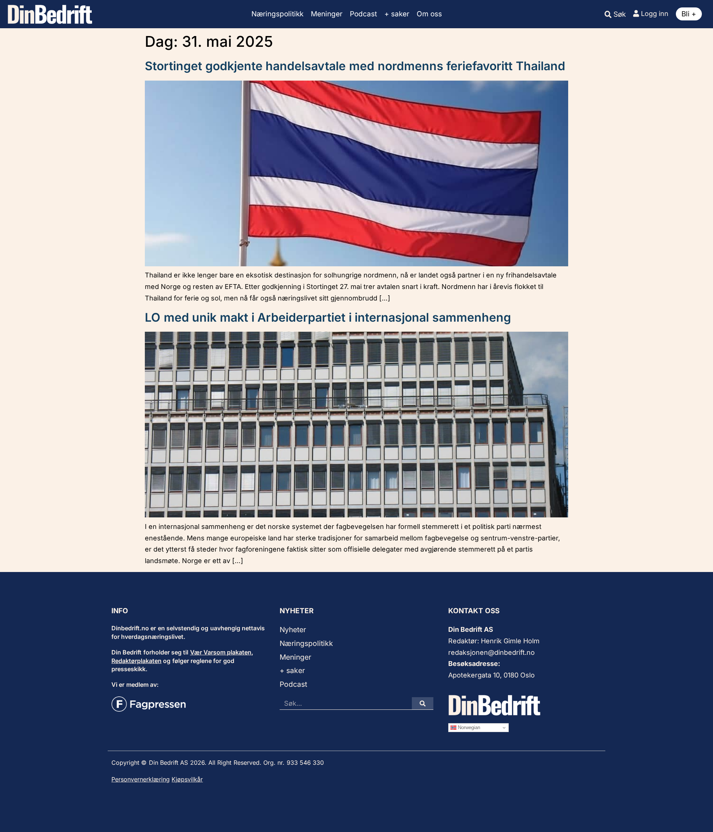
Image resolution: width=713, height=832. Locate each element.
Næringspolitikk (277, 14)
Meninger (326, 14)
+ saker (396, 14)
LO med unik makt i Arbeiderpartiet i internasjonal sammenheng (328, 317)
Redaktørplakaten (136, 660)
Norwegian (468, 727)
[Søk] (422, 703)
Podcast (363, 14)
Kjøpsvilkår (187, 779)
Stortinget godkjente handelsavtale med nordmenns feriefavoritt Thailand (355, 66)
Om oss (429, 14)
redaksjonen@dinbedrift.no (491, 652)
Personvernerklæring (140, 779)
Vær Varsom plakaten (221, 652)
